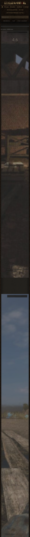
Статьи (25, 7)
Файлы (19, 7)
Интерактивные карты (15, 13)
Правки (12, 7)
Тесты (21, 10)
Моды (6, 7)
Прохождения (12, 10)
